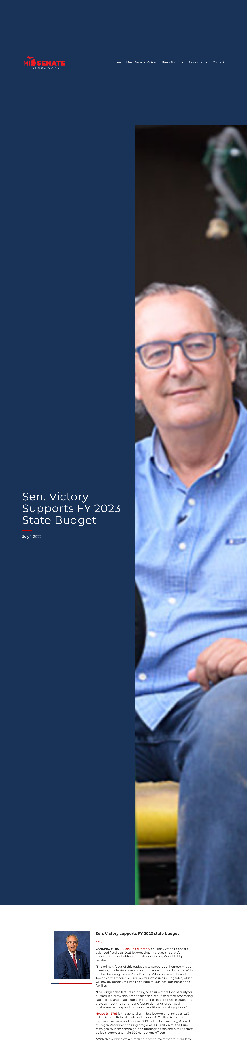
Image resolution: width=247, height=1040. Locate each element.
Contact (218, 62)
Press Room (171, 62)
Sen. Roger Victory (137, 949)
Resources (196, 62)
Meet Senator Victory (141, 62)
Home (116, 62)
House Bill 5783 (107, 1013)
